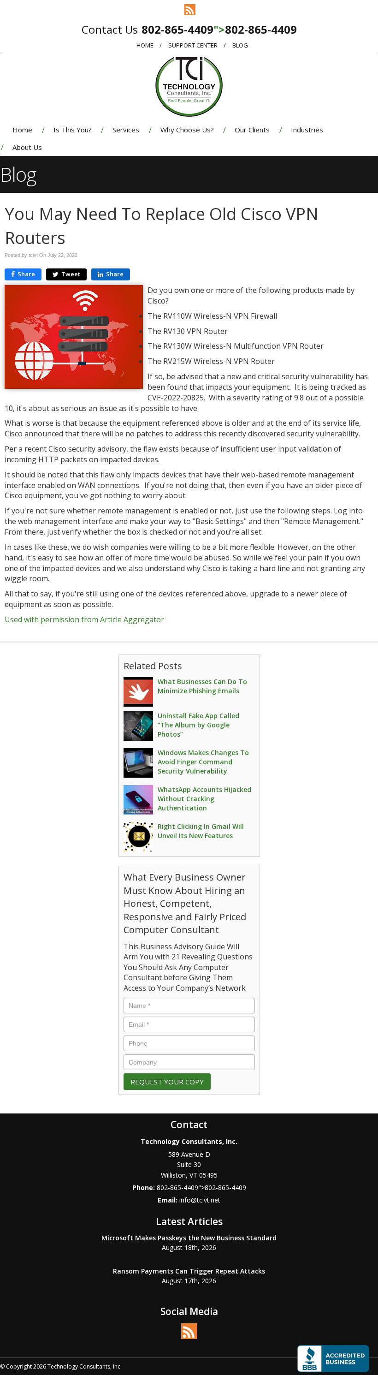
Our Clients (252, 129)
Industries (307, 129)
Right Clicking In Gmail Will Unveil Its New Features (201, 831)
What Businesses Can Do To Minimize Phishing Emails (202, 686)
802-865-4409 (177, 29)
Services (125, 129)
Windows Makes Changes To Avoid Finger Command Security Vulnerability (203, 761)
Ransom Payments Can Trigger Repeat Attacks (189, 1271)
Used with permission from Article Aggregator (84, 619)
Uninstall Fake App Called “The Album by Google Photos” (198, 724)
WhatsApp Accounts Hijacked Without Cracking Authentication (204, 798)
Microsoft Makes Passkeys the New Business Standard (189, 1237)
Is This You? (72, 129)
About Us (27, 147)
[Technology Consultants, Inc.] (189, 86)
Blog (240, 45)
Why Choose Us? (187, 129)
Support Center (193, 45)
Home (145, 45)
